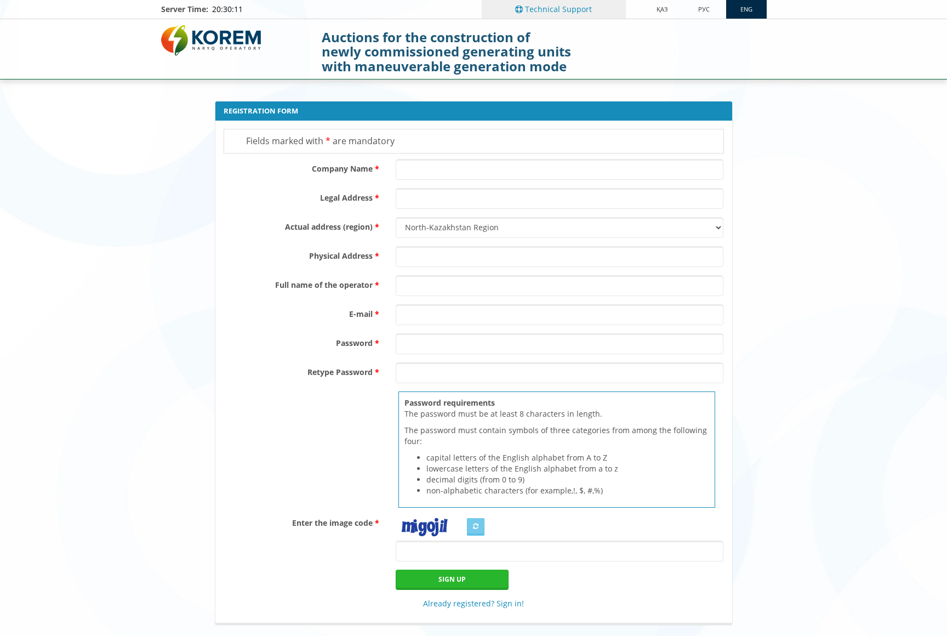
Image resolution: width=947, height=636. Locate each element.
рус (704, 9)
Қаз (662, 9)
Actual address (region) (329, 227)
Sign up (452, 579)
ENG (746, 9)
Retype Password (340, 372)
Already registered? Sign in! (473, 603)
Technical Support (557, 9)
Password (354, 343)
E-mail (361, 314)
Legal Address (346, 197)
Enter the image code (332, 523)
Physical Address (341, 256)
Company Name (342, 168)
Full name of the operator (324, 285)
